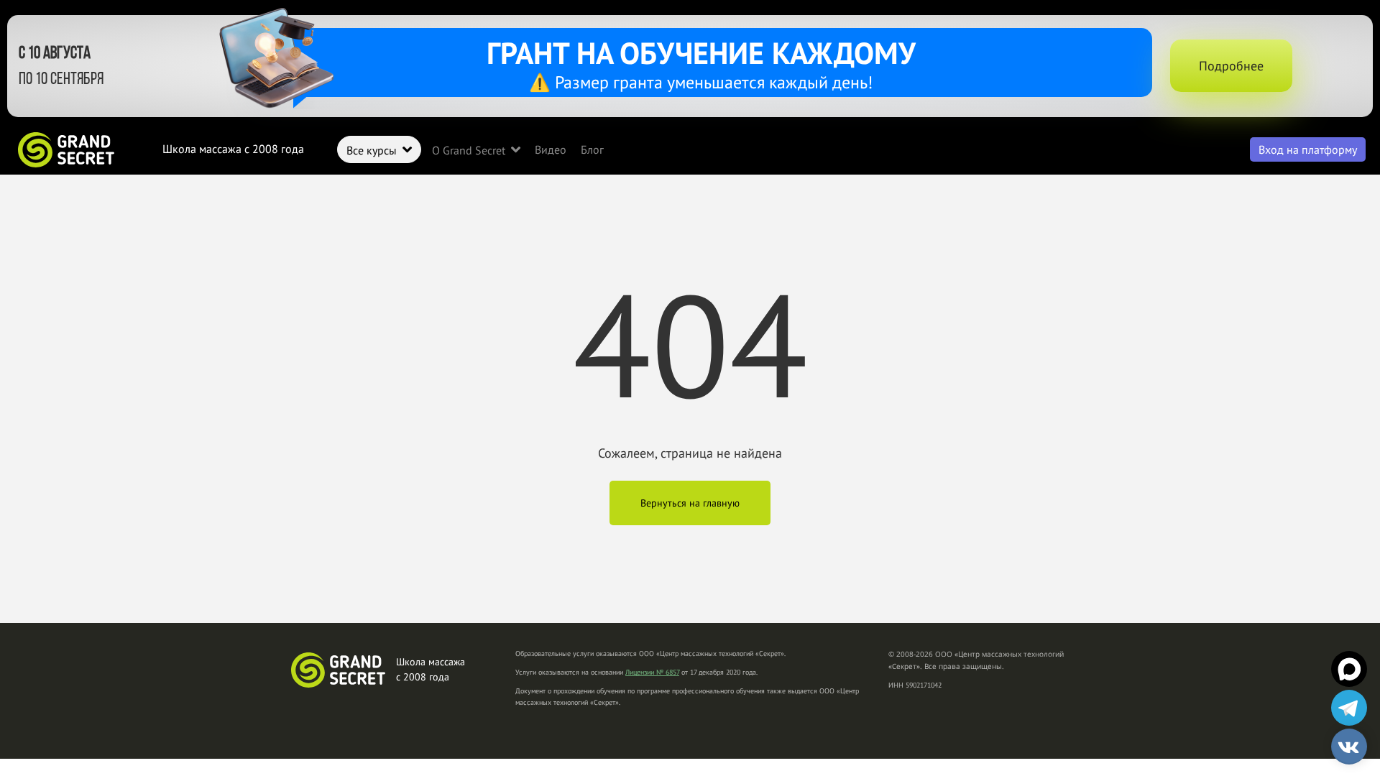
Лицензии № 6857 (652, 672)
